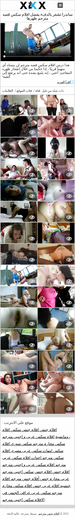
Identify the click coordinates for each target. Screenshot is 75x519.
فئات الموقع (24, 91)
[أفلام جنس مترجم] (33, 5)
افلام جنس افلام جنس (39, 429)
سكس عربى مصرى (26, 450)
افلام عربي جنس (45, 485)
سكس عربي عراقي (35, 492)
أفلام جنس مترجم (24, 478)
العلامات (7, 91)
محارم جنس (49, 478)
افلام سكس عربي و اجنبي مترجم (28, 436)
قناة (37, 91)
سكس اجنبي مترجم (18, 499)
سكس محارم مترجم (48, 443)
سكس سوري (21, 443)
